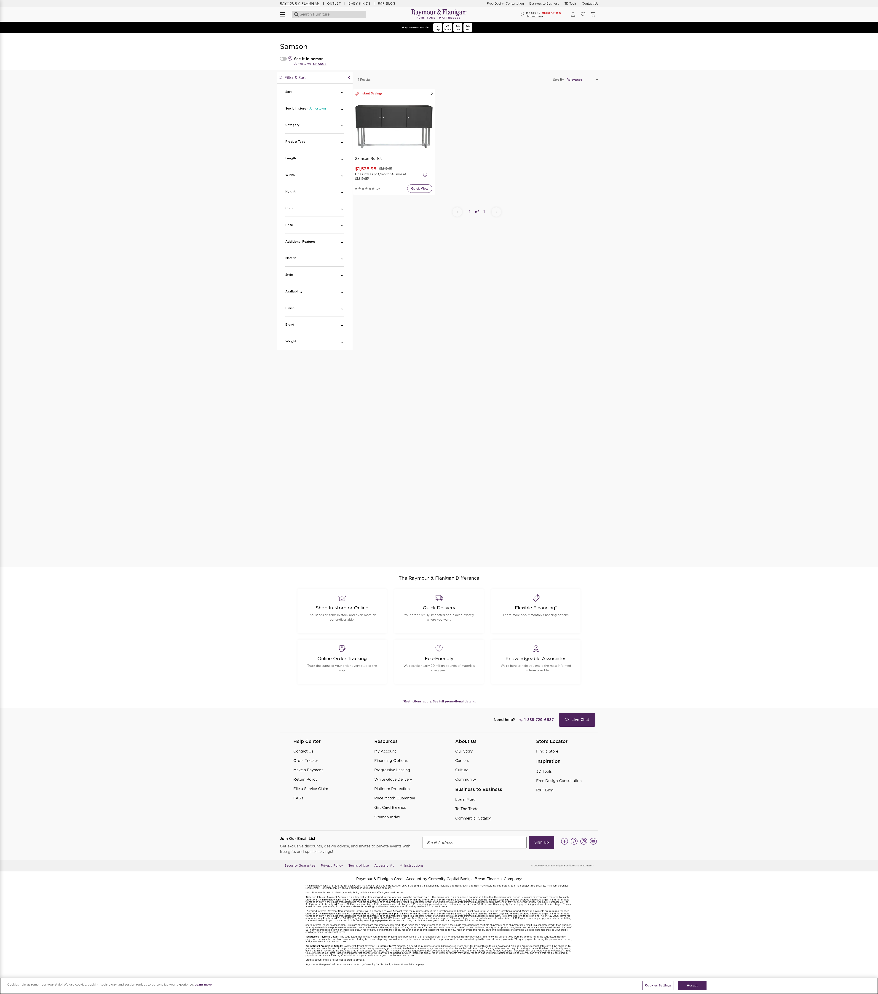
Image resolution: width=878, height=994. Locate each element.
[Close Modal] (349, 77)
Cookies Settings (658, 985)
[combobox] (329, 14)
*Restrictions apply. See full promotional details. (439, 701)
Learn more (203, 984)
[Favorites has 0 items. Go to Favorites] (583, 14)
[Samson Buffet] (394, 127)
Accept (692, 985)
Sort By (558, 79)
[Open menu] (284, 14)
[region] (439, 986)
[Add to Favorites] (431, 93)
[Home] (439, 14)
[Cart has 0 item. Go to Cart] (593, 14)
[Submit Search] (295, 14)
